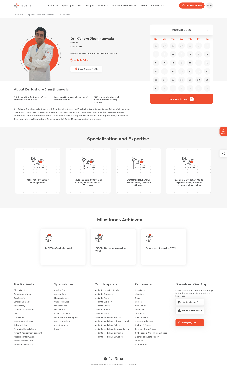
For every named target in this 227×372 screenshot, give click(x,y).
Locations (51, 5)
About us (139, 294)
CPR (16, 313)
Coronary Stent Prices (145, 329)
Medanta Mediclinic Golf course (110, 333)
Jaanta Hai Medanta (23, 340)
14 (199, 63)
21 (199, 71)
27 (190, 80)
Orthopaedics (60, 306)
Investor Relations (144, 321)
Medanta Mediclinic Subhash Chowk (112, 321)
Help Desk (140, 290)
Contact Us (156, 5)
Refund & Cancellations (25, 329)
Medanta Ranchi (102, 306)
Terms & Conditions (23, 321)
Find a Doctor (20, 290)
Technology (19, 306)
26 (181, 80)
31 (164, 88)
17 (164, 71)
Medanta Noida (102, 313)
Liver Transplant (62, 313)
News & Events (142, 317)
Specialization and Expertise (41, 15)
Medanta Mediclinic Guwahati (109, 337)
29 (207, 80)
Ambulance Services (23, 344)
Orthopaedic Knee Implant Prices (151, 333)
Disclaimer (19, 317)
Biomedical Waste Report (147, 337)
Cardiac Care (60, 290)
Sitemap (139, 340)
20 (190, 71)
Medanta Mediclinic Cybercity (109, 325)
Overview (18, 15)
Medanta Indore (102, 309)
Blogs (137, 298)
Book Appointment (178, 99)
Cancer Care (60, 294)
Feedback (139, 309)
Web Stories (141, 344)
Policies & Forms (143, 325)
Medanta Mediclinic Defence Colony (112, 329)
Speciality (66, 5)
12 (181, 63)
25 (173, 80)
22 (207, 71)
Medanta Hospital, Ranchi (107, 290)
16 (156, 71)
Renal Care (59, 309)
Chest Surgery (61, 325)
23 (156, 80)
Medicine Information (24, 337)
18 (173, 71)
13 (190, 63)
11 (173, 63)
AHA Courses (141, 306)
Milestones (65, 15)
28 (198, 80)
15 (207, 63)
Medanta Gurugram (104, 294)
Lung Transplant (62, 321)
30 (156, 88)
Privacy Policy (20, 325)
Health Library (84, 5)
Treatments (19, 298)
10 (164, 63)
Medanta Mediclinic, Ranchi (108, 317)
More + (57, 329)
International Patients (122, 5)
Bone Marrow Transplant (66, 317)
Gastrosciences (61, 302)
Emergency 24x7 (22, 302)
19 (181, 71)
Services (102, 5)
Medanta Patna (102, 298)
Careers (143, 5)
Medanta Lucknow (103, 302)
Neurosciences (61, 298)
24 (164, 80)
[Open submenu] (73, 5)
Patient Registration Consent (28, 333)
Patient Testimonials (24, 309)
